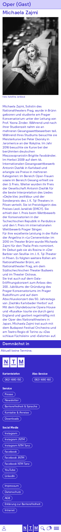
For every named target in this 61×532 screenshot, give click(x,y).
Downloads (12, 419)
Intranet (10, 510)
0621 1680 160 (42, 380)
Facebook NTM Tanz (17, 464)
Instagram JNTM (15, 439)
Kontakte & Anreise (17, 413)
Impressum (12, 486)
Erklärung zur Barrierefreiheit (22, 504)
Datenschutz (13, 492)
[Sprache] (49, 528)
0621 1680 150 (13, 380)
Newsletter (11, 400)
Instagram (11, 433)
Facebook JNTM (14, 458)
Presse (9, 394)
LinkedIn (10, 476)
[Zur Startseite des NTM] (30, 528)
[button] (4, 528)
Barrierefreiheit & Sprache (21, 406)
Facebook (11, 452)
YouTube (10, 470)
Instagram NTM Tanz (17, 446)
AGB (7, 498)
